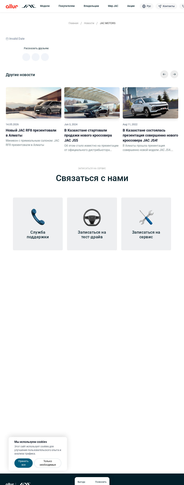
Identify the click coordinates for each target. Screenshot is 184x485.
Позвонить (101, 482)
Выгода (81, 482)
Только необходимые (48, 463)
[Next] (174, 74)
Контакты (169, 6)
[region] (92, 118)
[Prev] (164, 74)
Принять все (23, 463)
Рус (149, 6)
